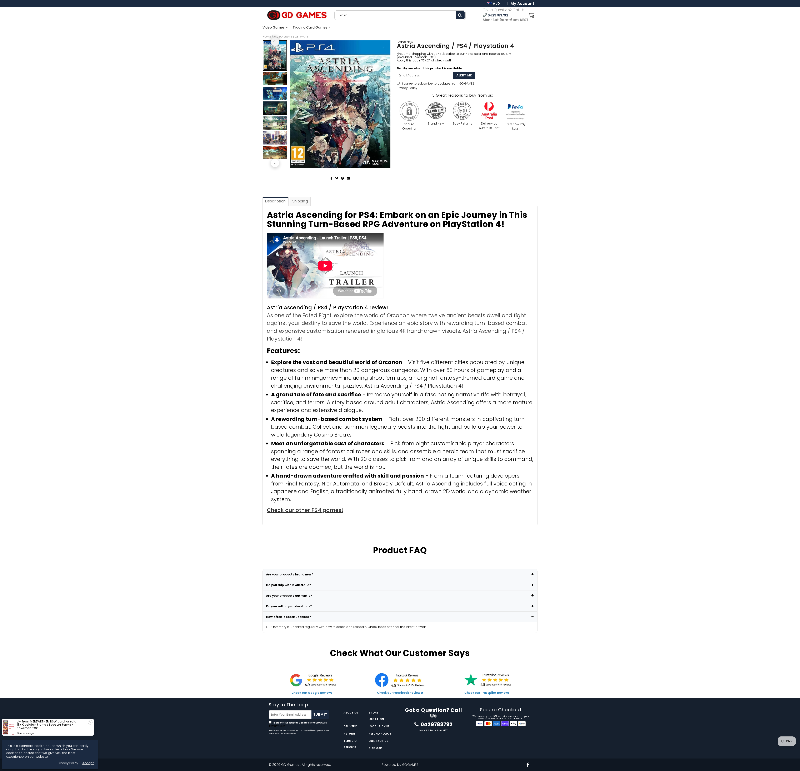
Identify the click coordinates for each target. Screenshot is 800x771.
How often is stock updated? (288, 617)
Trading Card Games (310, 27)
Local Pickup (379, 726)
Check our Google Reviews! (312, 693)
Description (275, 201)
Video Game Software (291, 37)
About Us (351, 713)
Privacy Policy (407, 88)
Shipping (300, 201)
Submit (320, 714)
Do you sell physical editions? (289, 606)
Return (349, 734)
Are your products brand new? (289, 574)
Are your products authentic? (289, 596)
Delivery (350, 726)
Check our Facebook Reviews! (400, 693)
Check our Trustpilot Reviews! (487, 693)
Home (266, 37)
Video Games (274, 27)
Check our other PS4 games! (305, 510)
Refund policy (380, 734)
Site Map (375, 748)
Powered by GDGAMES (400, 764)
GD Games (290, 764)
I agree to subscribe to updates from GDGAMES (298, 724)
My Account (522, 3)
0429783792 (497, 15)
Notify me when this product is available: (430, 68)
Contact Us (379, 741)
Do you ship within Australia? (288, 585)
